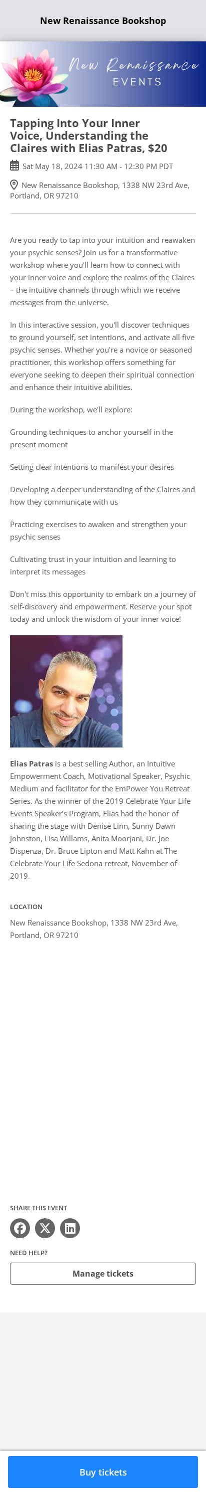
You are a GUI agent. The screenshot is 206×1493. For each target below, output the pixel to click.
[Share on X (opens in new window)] (45, 1228)
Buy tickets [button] (103, 1472)
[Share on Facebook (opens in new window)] (20, 1228)
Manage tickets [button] (103, 1273)
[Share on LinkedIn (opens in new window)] (70, 1228)
